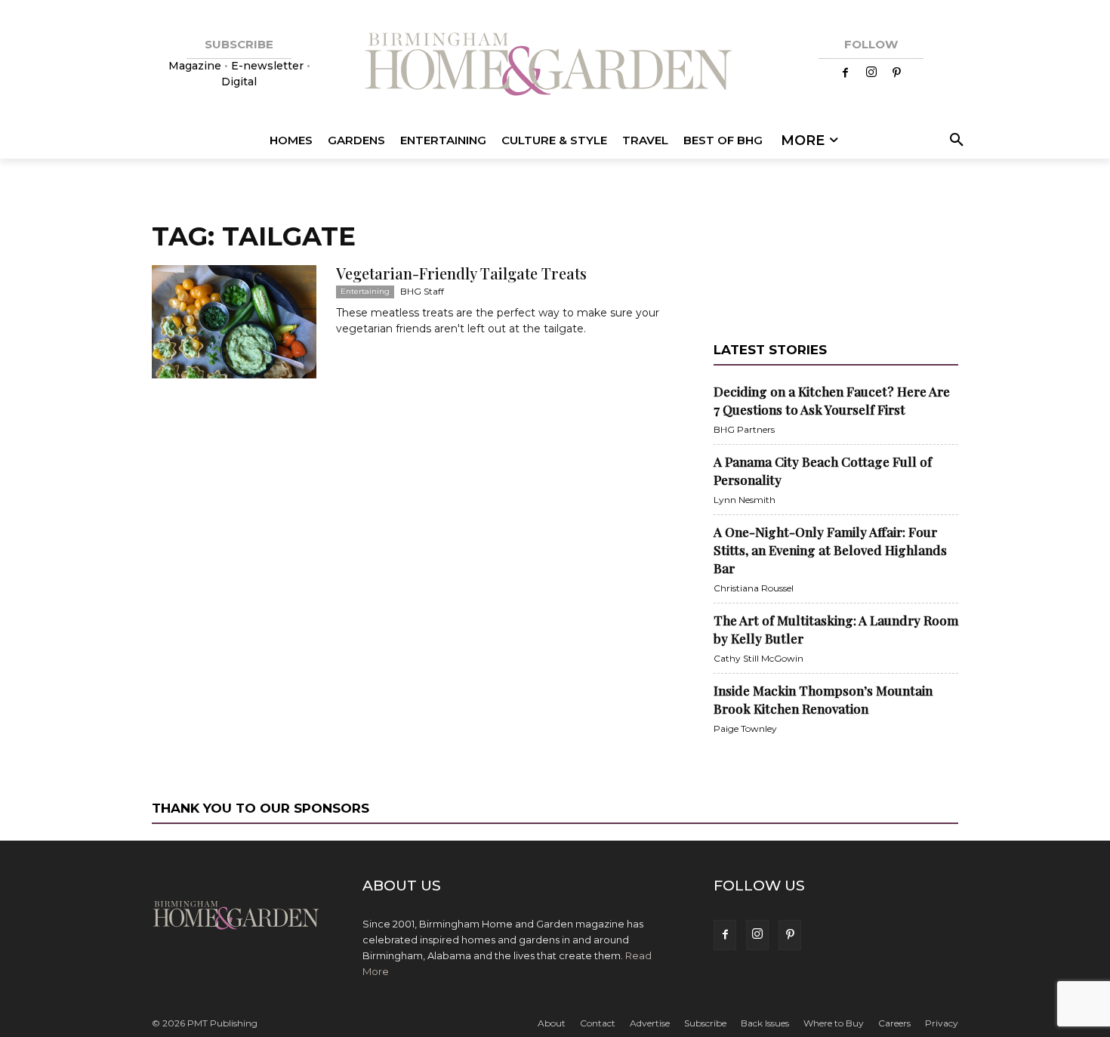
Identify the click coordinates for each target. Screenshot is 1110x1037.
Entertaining (365, 291)
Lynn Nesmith (744, 499)
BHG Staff (422, 291)
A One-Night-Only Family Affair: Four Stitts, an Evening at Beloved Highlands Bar (830, 549)
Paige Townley (745, 728)
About (552, 1023)
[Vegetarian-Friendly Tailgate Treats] (234, 321)
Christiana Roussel (754, 588)
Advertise (650, 1023)
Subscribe (705, 1023)
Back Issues (765, 1023)
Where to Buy (833, 1023)
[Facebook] (845, 73)
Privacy (941, 1023)
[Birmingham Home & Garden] (555, 66)
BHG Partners (744, 429)
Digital (239, 81)
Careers (894, 1023)
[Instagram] (871, 73)
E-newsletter (267, 66)
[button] (954, 140)
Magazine (196, 66)
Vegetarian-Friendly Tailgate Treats (461, 273)
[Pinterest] (897, 73)
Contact (597, 1023)
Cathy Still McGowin (758, 658)
